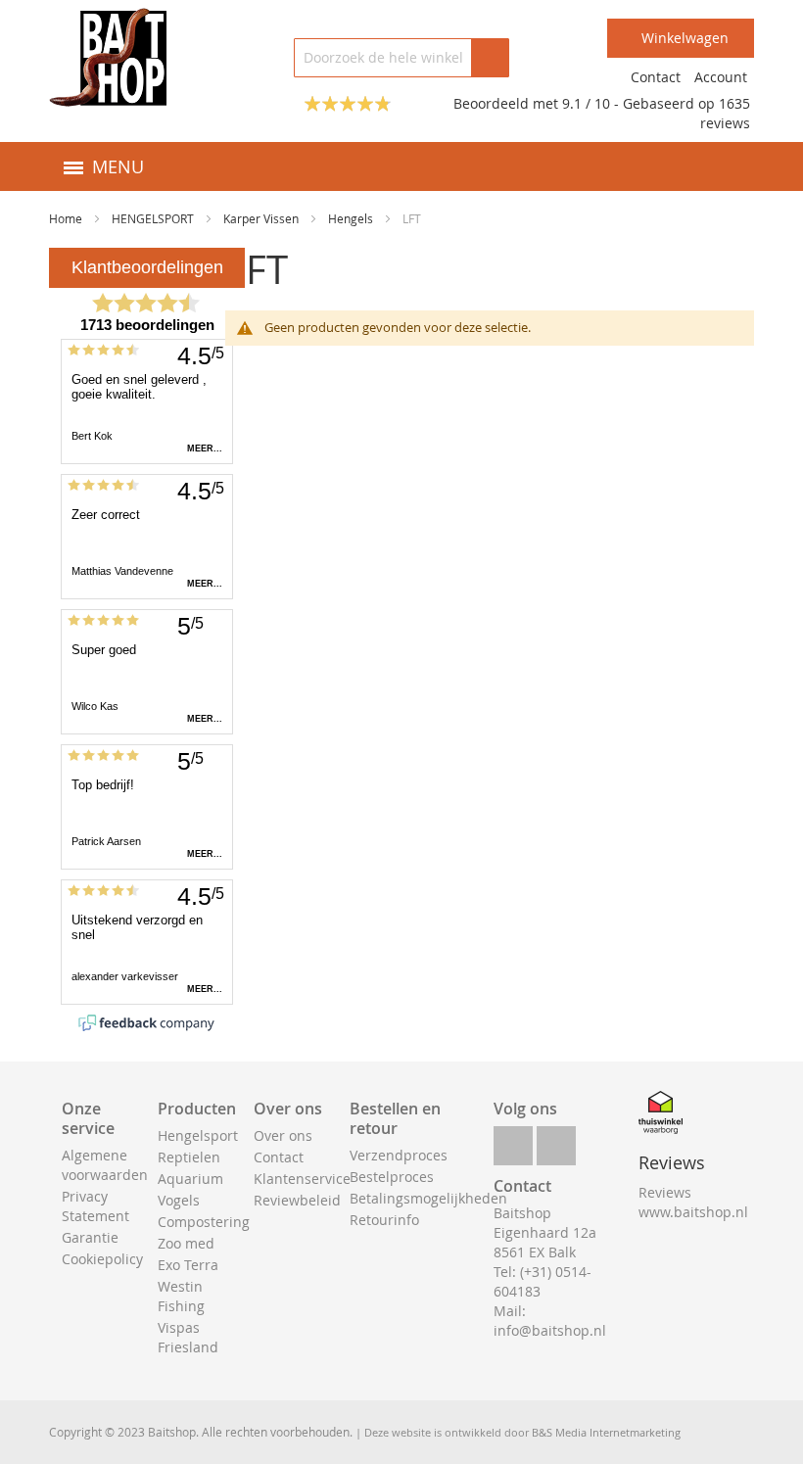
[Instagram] (556, 1140)
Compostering (204, 1221)
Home (67, 218)
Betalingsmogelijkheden (428, 1198)
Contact (656, 77)
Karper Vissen (262, 218)
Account (720, 77)
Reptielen (189, 1157)
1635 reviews (725, 113)
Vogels (179, 1200)
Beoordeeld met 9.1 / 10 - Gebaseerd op (586, 103)
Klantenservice (302, 1178)
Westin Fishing (181, 1296)
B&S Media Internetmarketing (606, 1432)
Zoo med (186, 1243)
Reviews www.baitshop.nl (693, 1202)
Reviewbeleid (297, 1200)
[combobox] (401, 57)
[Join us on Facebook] (513, 1140)
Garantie (90, 1237)
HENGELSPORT (154, 218)
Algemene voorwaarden (105, 1165)
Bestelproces (392, 1176)
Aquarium (190, 1178)
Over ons (283, 1135)
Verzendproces (399, 1155)
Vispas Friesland (188, 1337)
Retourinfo (384, 1219)
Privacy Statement (95, 1206)
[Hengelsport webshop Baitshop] (107, 57)
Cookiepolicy (102, 1259)
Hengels (352, 218)
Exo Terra (188, 1264)
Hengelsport (198, 1135)
